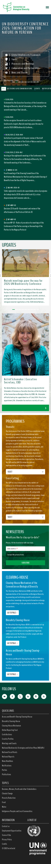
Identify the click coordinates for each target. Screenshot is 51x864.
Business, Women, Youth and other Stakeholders (19, 789)
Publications (6, 774)
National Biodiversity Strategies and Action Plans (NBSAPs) (23, 747)
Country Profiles (7, 738)
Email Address (11, 549)
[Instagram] (37, 696)
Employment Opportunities (11, 830)
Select (10, 471)
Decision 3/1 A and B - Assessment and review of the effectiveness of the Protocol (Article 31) (22, 210)
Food (4, 802)
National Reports (8, 756)
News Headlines (7, 761)
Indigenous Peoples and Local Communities (17, 811)
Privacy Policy (7, 839)
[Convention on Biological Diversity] (16, 7)
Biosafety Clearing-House (11, 721)
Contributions (7, 734)
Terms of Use (6, 835)
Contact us (6, 826)
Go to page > (12, 643)
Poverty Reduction (9, 797)
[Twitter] (22, 696)
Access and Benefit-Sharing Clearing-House (17, 716)
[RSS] (45, 696)
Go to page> (12, 612)
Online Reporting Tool (10, 730)
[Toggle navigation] (47, 7)
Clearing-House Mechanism (11, 725)
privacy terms (19, 554)
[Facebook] (14, 696)
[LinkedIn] (29, 696)
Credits (4, 843)
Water (4, 806)
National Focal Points (9, 752)
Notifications (6, 765)
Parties (4, 770)
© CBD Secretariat (8, 848)
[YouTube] (6, 696)
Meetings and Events (9, 743)
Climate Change (7, 793)
